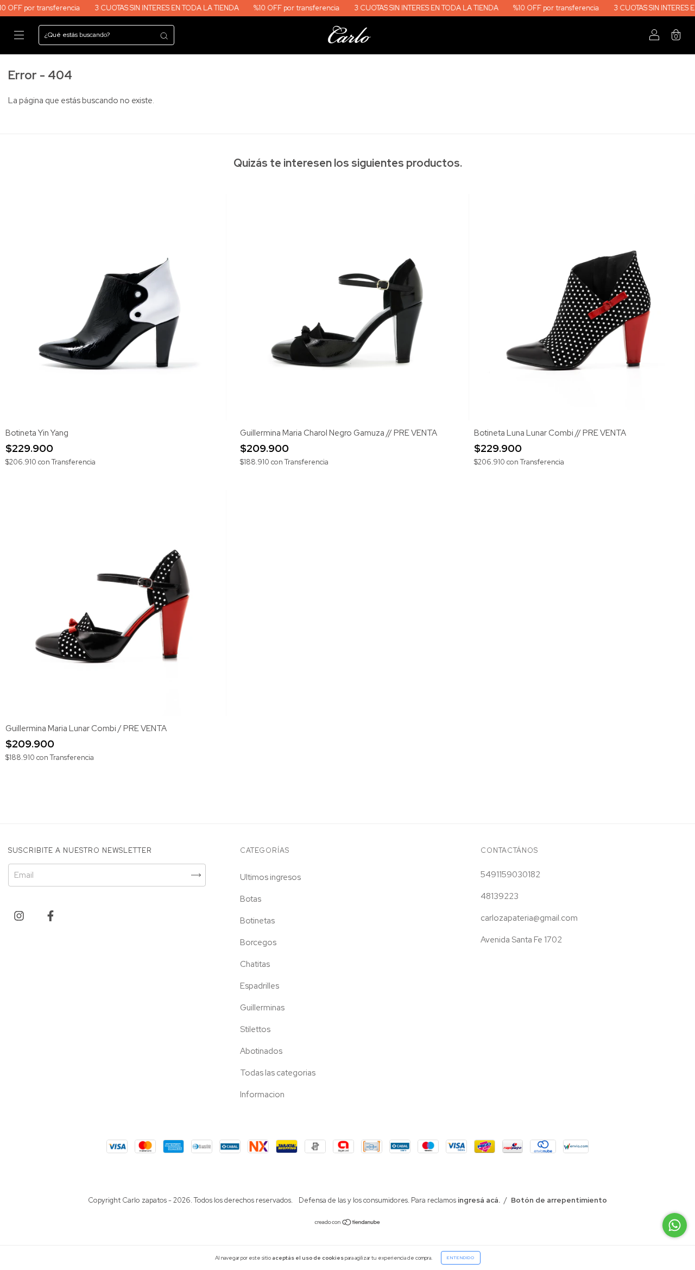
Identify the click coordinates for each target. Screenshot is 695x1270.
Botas (250, 899)
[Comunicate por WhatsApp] (674, 1225)
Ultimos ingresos (270, 877)
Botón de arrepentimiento (559, 1200)
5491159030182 (510, 874)
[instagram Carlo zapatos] (19, 916)
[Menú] (19, 35)
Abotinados (261, 1051)
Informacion (262, 1094)
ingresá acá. (479, 1200)
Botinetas (257, 920)
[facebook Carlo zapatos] (50, 916)
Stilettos (255, 1029)
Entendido (461, 1257)
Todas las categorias (277, 1072)
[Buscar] (164, 35)
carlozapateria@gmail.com (529, 918)
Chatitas (255, 964)
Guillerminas (262, 1007)
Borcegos (258, 942)
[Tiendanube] (348, 1223)
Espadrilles (259, 985)
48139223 (500, 896)
